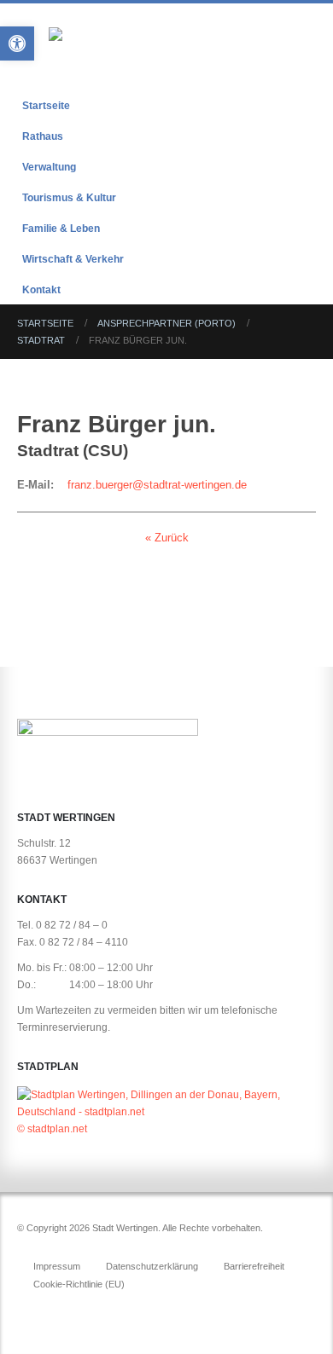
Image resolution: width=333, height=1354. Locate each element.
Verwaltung (49, 166)
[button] (300, 49)
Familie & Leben (61, 228)
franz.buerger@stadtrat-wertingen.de (157, 484)
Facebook (31, 1312)
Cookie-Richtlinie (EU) (79, 1284)
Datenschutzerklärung (152, 1266)
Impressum (56, 1266)
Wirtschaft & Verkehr (73, 258)
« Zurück (167, 537)
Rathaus (42, 136)
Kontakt (41, 289)
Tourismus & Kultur (69, 197)
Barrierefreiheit (254, 1266)
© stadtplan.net (52, 1128)
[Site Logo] (151, 49)
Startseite (46, 105)
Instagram (63, 1312)
